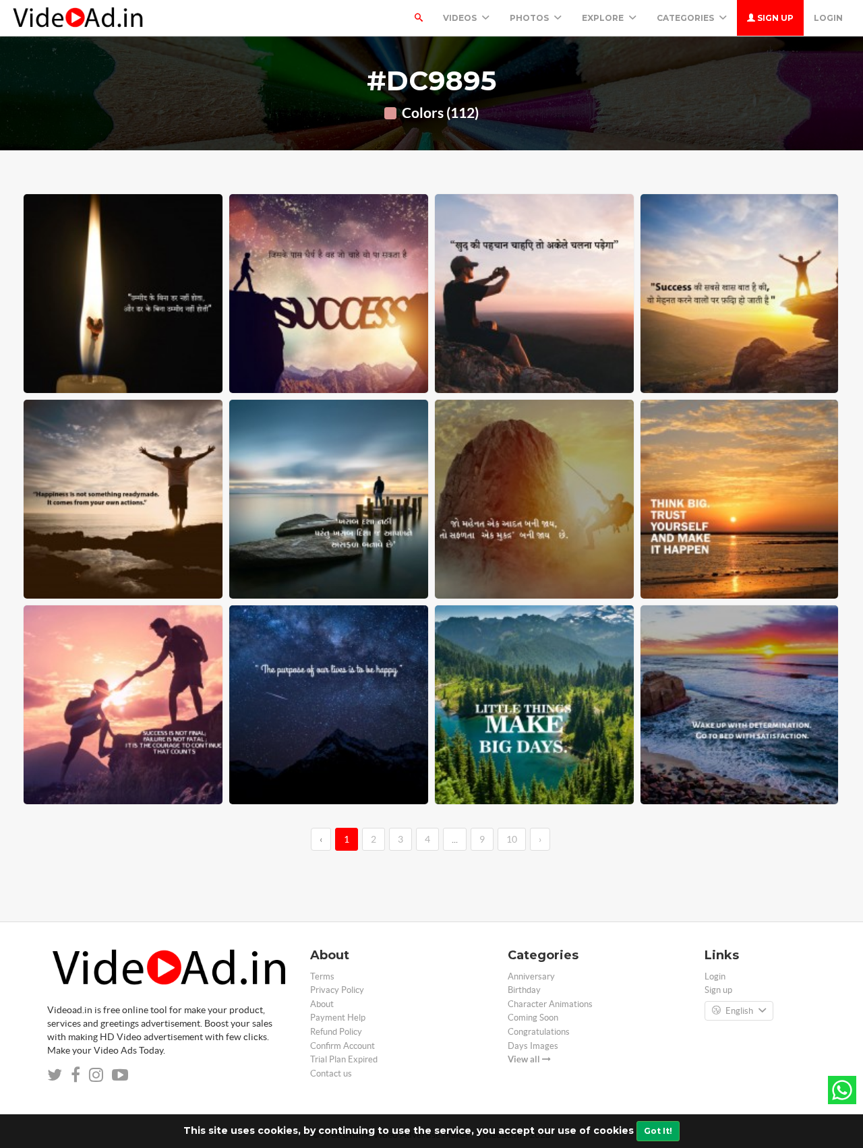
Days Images (533, 1046)
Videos (461, 18)
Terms (322, 976)
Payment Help (337, 1018)
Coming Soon (533, 1018)
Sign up (774, 18)
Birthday (524, 990)
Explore (604, 18)
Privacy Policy (337, 990)
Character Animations (550, 1004)
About (322, 1004)
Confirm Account (342, 1046)
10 (511, 839)
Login (828, 18)
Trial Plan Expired (344, 1059)
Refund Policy (336, 1032)
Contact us (331, 1073)
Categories (686, 18)
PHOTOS (530, 18)
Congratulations (539, 1032)
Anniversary (531, 976)
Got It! (658, 1131)
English (739, 1011)
